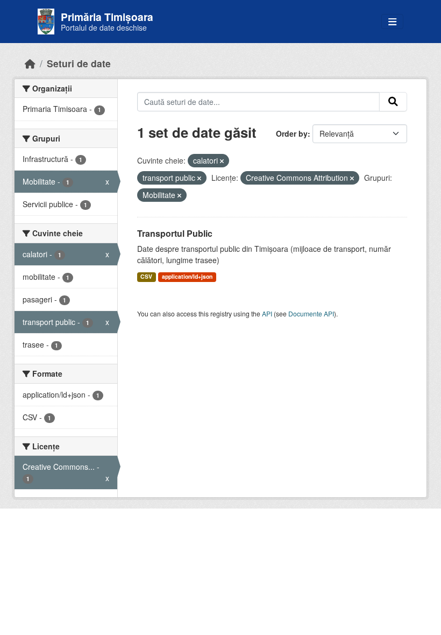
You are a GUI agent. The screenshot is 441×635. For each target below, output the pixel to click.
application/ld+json (187, 276)
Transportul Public (174, 233)
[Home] (30, 63)
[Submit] (393, 101)
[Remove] (222, 161)
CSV (146, 276)
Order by (292, 133)
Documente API (311, 313)
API (267, 313)
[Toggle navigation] (392, 22)
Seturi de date (79, 63)
